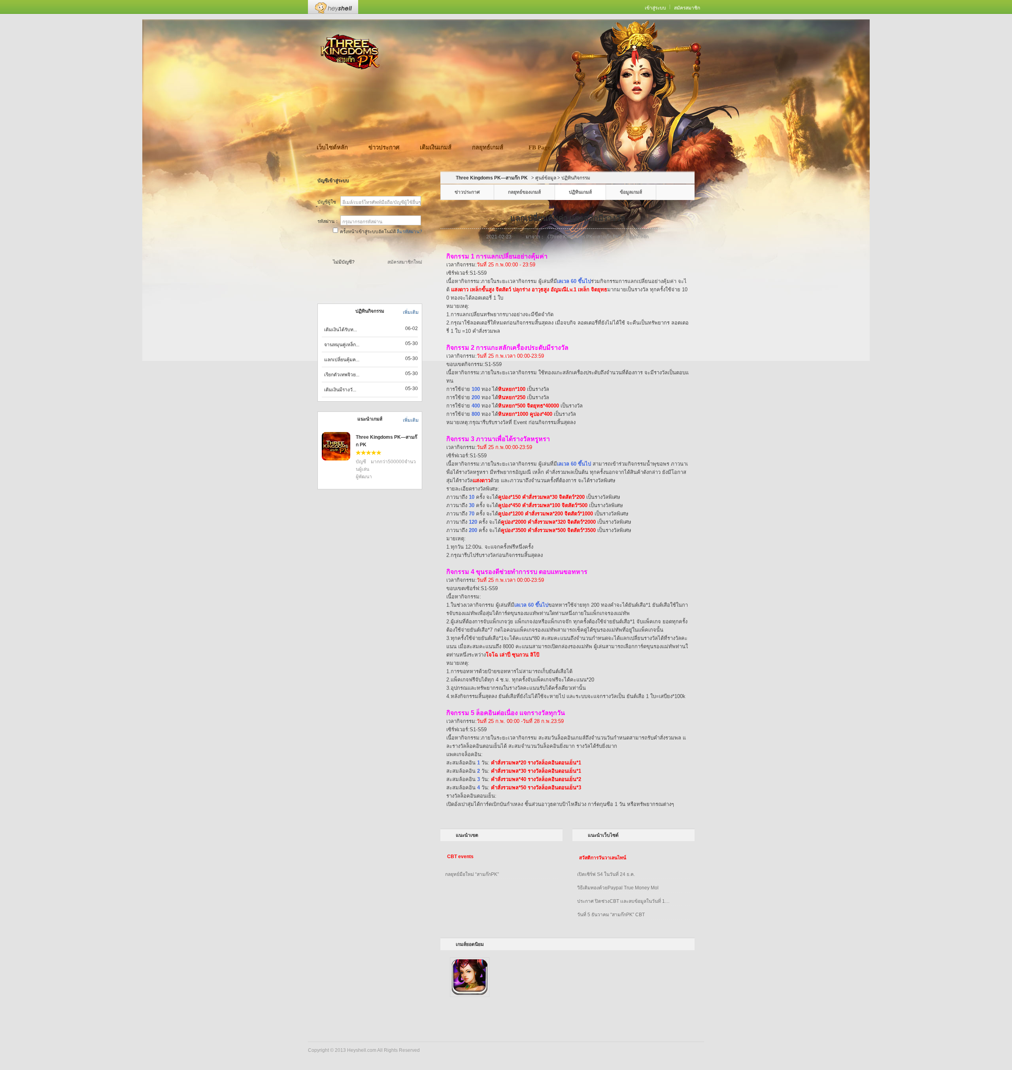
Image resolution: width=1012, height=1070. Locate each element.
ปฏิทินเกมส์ (580, 192)
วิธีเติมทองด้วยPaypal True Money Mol (618, 888)
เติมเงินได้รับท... (340, 329)
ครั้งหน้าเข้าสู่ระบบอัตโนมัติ (368, 231)
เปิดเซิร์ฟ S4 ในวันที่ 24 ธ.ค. (606, 874)
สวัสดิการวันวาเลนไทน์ (602, 858)
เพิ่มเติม (411, 312)
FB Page (539, 147)
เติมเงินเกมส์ (435, 147)
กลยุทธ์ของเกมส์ (524, 192)
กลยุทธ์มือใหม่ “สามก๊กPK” (472, 874)
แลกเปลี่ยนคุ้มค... (341, 359)
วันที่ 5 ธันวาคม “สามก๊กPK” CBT (611, 914)
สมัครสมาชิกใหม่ (404, 262)
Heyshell (333, 7)
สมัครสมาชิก (687, 8)
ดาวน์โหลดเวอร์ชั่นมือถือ (517, 81)
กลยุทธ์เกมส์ (487, 147)
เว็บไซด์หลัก (332, 147)
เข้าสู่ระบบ (655, 8)
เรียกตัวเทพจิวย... (341, 374)
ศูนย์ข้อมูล (545, 178)
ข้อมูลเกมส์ (631, 192)
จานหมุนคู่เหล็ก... (341, 344)
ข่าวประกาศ (384, 147)
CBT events (460, 856)
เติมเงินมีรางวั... (340, 390)
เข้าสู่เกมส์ (370, 246)
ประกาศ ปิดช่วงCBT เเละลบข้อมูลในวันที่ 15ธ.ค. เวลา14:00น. (624, 901)
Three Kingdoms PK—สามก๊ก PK (492, 178)
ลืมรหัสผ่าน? (409, 231)
